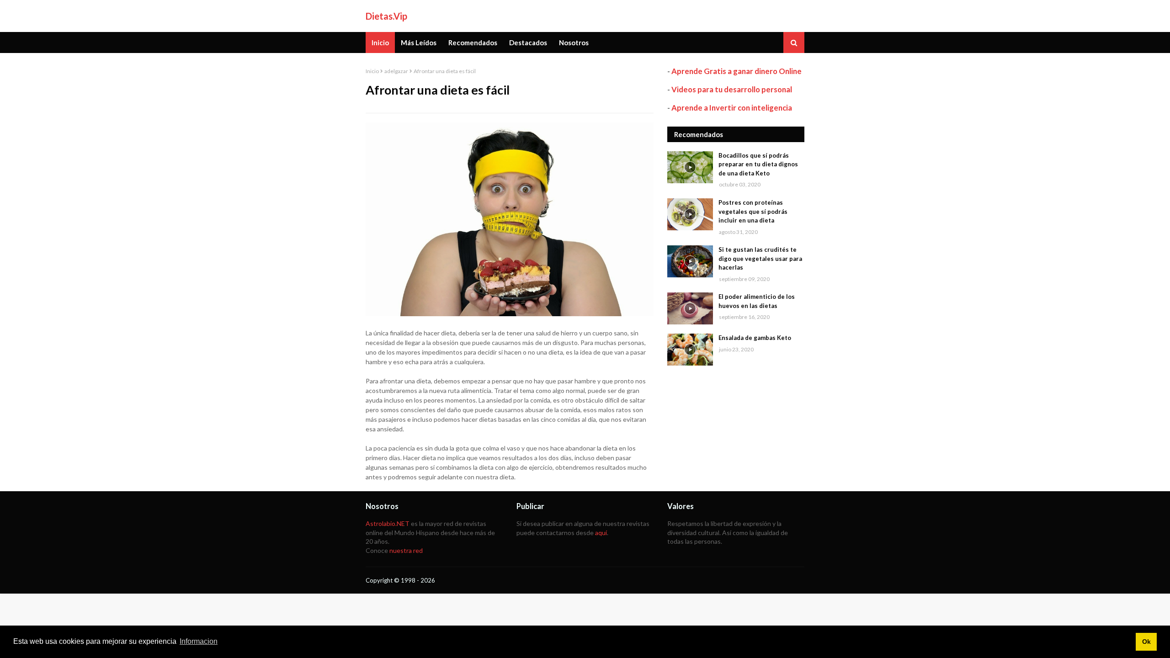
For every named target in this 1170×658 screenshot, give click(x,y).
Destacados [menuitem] (528, 42)
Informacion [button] (199, 641)
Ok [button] (1146, 641)
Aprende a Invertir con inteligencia (731, 107)
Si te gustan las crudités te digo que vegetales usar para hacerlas (760, 258)
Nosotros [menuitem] (574, 42)
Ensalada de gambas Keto (754, 337)
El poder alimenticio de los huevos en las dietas (756, 301)
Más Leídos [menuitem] (418, 42)
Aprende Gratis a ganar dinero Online (736, 71)
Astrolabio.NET (388, 523)
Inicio (372, 71)
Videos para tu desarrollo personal (731, 89)
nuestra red (406, 550)
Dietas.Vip (386, 16)
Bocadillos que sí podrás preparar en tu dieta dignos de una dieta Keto (758, 164)
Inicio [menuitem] (380, 42)
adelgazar (396, 71)
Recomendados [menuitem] (472, 42)
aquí (601, 532)
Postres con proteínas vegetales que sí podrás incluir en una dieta (752, 211)
